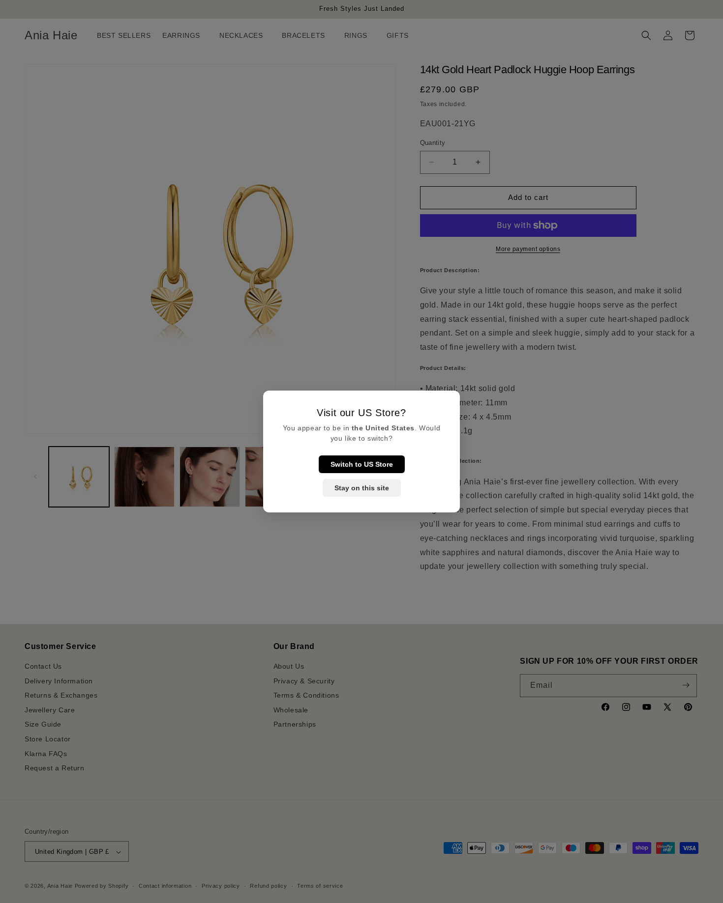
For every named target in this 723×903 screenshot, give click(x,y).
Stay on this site (361, 488)
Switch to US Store (362, 464)
